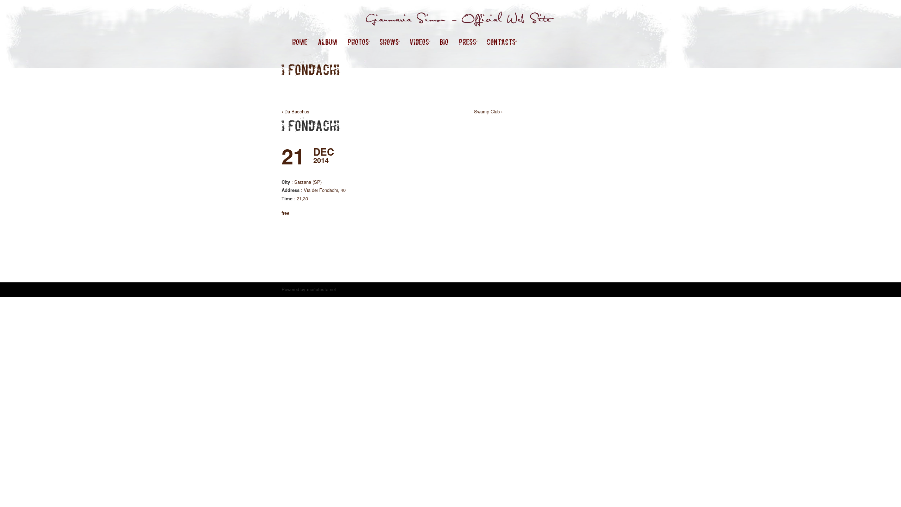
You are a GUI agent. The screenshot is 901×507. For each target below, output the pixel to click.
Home (299, 42)
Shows (389, 42)
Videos (419, 42)
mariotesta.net (320, 289)
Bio (444, 42)
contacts (501, 42)
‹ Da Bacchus (295, 111)
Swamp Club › (488, 111)
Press (467, 42)
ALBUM (327, 42)
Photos (358, 42)
